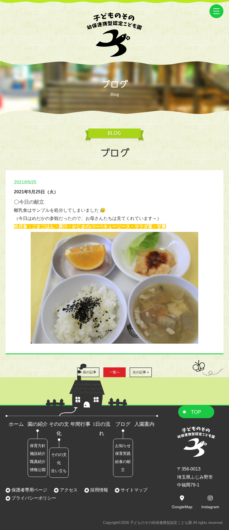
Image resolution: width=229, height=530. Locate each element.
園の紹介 (38, 424)
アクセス (68, 490)
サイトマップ (133, 490)
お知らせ (123, 445)
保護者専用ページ (28, 490)
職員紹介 (38, 461)
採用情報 (98, 490)
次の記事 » (141, 372)
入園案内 (144, 424)
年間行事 (80, 424)
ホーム (16, 424)
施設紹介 (38, 453)
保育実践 (123, 453)
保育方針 (38, 445)
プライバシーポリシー (33, 498)
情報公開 (38, 469)
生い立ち (59, 471)
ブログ (122, 424)
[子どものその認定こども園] (114, 52)
